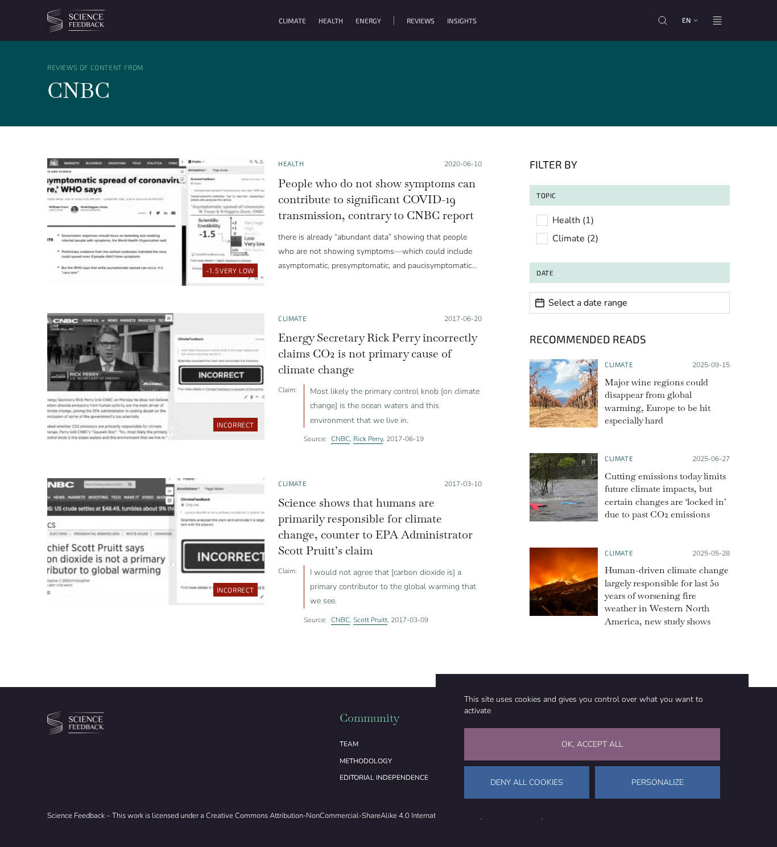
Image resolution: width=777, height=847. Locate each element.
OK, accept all (592, 744)
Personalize (657, 782)
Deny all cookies (526, 782)
